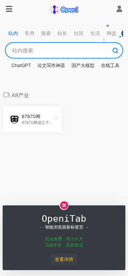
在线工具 (110, 65)
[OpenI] (64, 9)
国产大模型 (83, 65)
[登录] (119, 9)
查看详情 (64, 259)
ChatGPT (21, 65)
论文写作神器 (51, 65)
